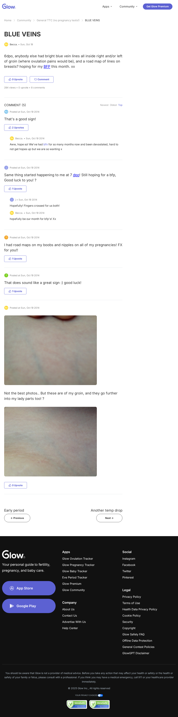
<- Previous (17, 517)
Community (24, 20)
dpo (76, 175)
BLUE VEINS (92, 20)
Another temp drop (106, 510)
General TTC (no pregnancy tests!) (58, 20)
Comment (43, 79)
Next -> (109, 517)
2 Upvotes (18, 127)
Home (7, 20)
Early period (14, 510)
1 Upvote (17, 188)
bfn (45, 144)
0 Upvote (17, 79)
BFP (47, 66)
